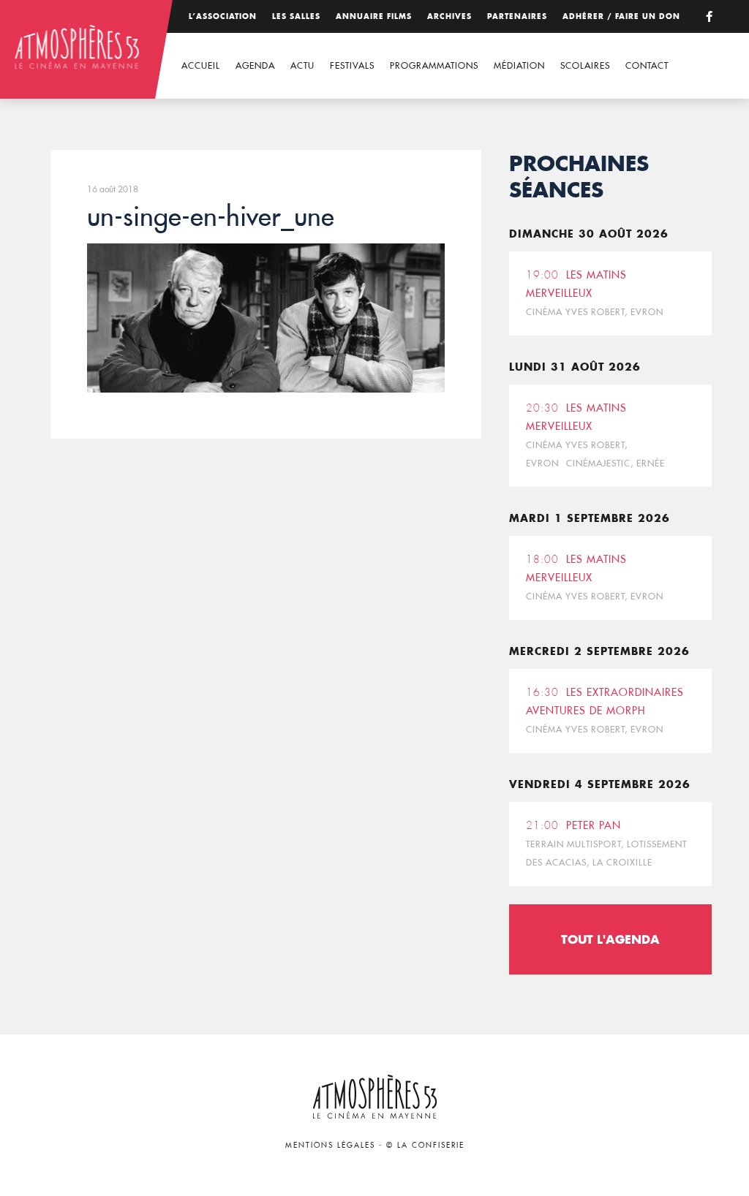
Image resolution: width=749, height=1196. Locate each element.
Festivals (352, 65)
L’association (223, 16)
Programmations (434, 65)
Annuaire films (374, 16)
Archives (449, 16)
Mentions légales (330, 1145)
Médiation (519, 65)
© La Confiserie (425, 1145)
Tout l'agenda (610, 939)
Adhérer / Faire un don (621, 16)
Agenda (255, 65)
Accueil (200, 65)
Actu (302, 65)
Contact (647, 65)
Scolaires (585, 65)
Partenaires (517, 16)
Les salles (296, 16)
